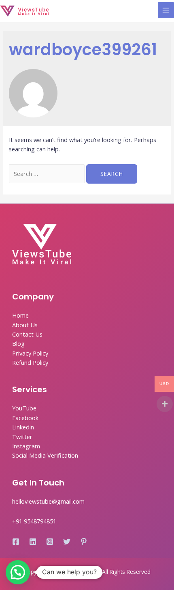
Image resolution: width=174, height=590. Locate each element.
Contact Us (27, 334)
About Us (25, 325)
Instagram (26, 446)
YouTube (24, 408)
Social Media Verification (45, 455)
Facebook (25, 418)
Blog (18, 343)
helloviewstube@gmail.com (48, 501)
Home (20, 315)
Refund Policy (30, 362)
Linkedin (23, 427)
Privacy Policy (30, 353)
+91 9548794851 (34, 521)
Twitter (22, 437)
